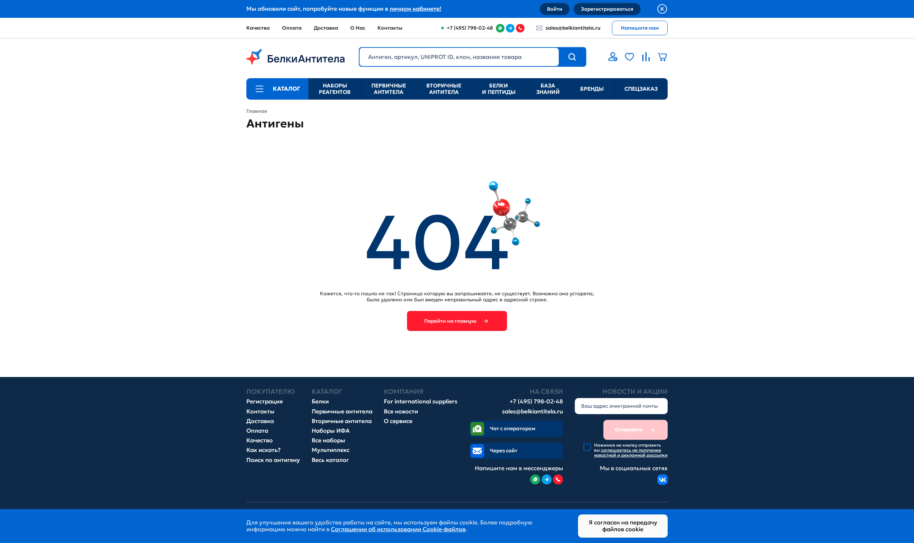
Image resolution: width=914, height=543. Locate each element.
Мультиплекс (331, 450)
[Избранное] (629, 56)
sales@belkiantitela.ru (573, 28)
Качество (258, 28)
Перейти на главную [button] (450, 321)
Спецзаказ (641, 88)
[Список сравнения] (646, 56)
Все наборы (328, 440)
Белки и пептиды (499, 88)
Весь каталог (330, 460)
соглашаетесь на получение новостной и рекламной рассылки (631, 452)
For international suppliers (420, 401)
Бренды (592, 88)
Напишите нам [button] (640, 28)
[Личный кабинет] (613, 56)
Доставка (326, 28)
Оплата (292, 28)
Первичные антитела (388, 88)
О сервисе (398, 421)
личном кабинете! (415, 8)
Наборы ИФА (331, 430)
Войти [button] (554, 9)
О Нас (357, 28)
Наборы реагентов (335, 88)
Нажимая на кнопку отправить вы (631, 450)
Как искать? (263, 450)
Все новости (401, 411)
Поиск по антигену (273, 460)
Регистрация (264, 401)
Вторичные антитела (443, 88)
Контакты (389, 28)
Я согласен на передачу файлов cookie (623, 526)
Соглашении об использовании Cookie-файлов (398, 529)
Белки (320, 401)
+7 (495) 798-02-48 (536, 401)
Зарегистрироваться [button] (607, 9)
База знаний (548, 88)
